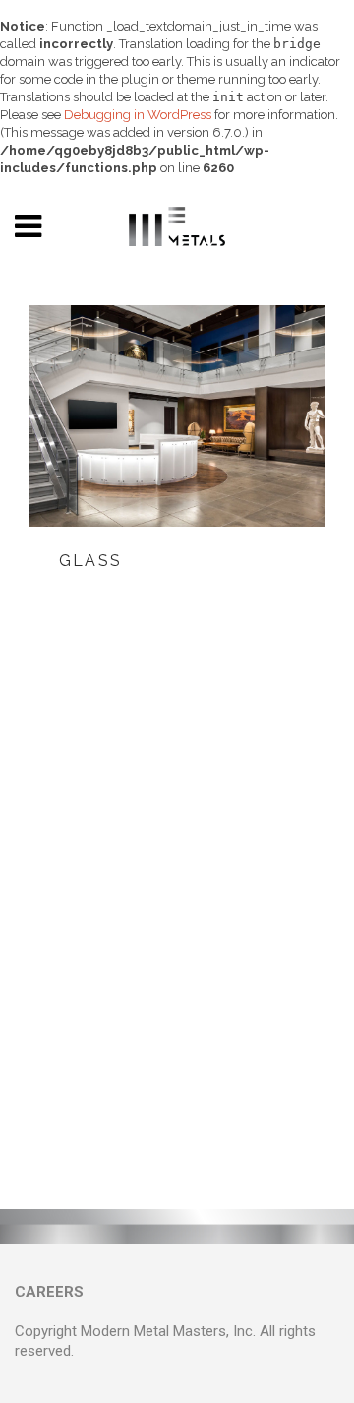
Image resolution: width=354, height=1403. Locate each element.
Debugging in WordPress (137, 114)
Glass (90, 560)
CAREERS (49, 1292)
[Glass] (177, 416)
